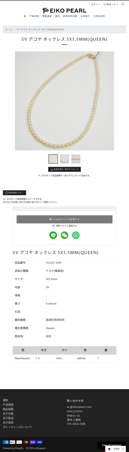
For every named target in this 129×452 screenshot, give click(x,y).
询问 (57, 16)
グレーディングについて (17, 427)
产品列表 (34, 16)
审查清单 (47, 16)
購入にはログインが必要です (64, 219)
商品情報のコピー (16, 193)
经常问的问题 (70, 16)
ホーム (9, 29)
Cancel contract (111, 445)
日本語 (116, 448)
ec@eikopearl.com (79, 407)
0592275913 (74, 411)
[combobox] (115, 449)
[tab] (53, 159)
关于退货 (8, 423)
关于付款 (8, 414)
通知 (5, 400)
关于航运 (8, 418)
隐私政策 (8, 409)
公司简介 (85, 16)
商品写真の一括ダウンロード (65, 169)
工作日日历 (99, 16)
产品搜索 (8, 405)
